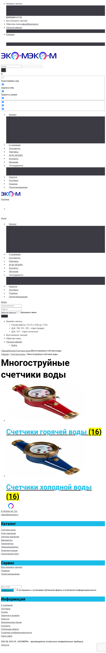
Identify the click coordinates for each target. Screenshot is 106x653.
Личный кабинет (14, 27)
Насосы (18, 139)
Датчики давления (23, 123)
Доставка (5, 609)
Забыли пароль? (9, 312)
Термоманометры (23, 131)
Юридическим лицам (11, 622)
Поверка (5, 570)
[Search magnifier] (3, 70)
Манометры (20, 126)
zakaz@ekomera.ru (29, 24)
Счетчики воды (21, 117)
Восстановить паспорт (11, 567)
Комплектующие (22, 134)
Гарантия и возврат (23, 171)
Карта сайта (6, 636)
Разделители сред (23, 136)
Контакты (5, 626)
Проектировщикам (18, 187)
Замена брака (21, 168)
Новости (5, 619)
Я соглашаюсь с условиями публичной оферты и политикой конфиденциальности (56, 590)
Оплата (4, 612)
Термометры (20, 128)
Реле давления (21, 120)
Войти (14, 31)
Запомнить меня (28, 312)
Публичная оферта (10, 629)
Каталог (13, 114)
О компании (7, 605)
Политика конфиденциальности (16, 632)
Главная (5, 351)
